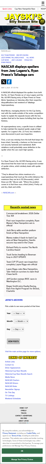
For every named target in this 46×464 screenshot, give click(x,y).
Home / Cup (24, 408)
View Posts (13, 341)
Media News (10, 377)
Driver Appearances (12, 368)
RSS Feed (24, 418)
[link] (23, 19)
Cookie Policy (31, 433)
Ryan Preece (6, 62)
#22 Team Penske (8, 55)
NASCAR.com (8, 193)
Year (9, 313)
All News (30, 58)
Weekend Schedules (13, 398)
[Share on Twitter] (3, 81)
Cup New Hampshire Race (25, 9)
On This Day (10, 392)
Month (10, 321)
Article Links (10, 362)
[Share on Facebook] (9, 81)
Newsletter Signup (12, 389)
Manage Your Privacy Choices (22, 459)
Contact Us (9, 365)
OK (22, 451)
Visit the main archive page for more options (22, 351)
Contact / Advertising (23, 416)
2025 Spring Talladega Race (12, 58)
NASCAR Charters (12, 380)
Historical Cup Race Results (16, 371)
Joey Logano (16, 60)
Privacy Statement (9, 433)
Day (8, 329)
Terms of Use (16, 436)
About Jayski (24, 421)
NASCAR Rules (11, 386)
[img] (23, 19)
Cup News (5, 60)
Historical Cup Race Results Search (18, 374)
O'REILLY (24, 410)
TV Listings (9, 395)
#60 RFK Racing (22, 55)
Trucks (23, 413)
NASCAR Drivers (11, 383)
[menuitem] (23, 408)
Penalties (28, 60)
